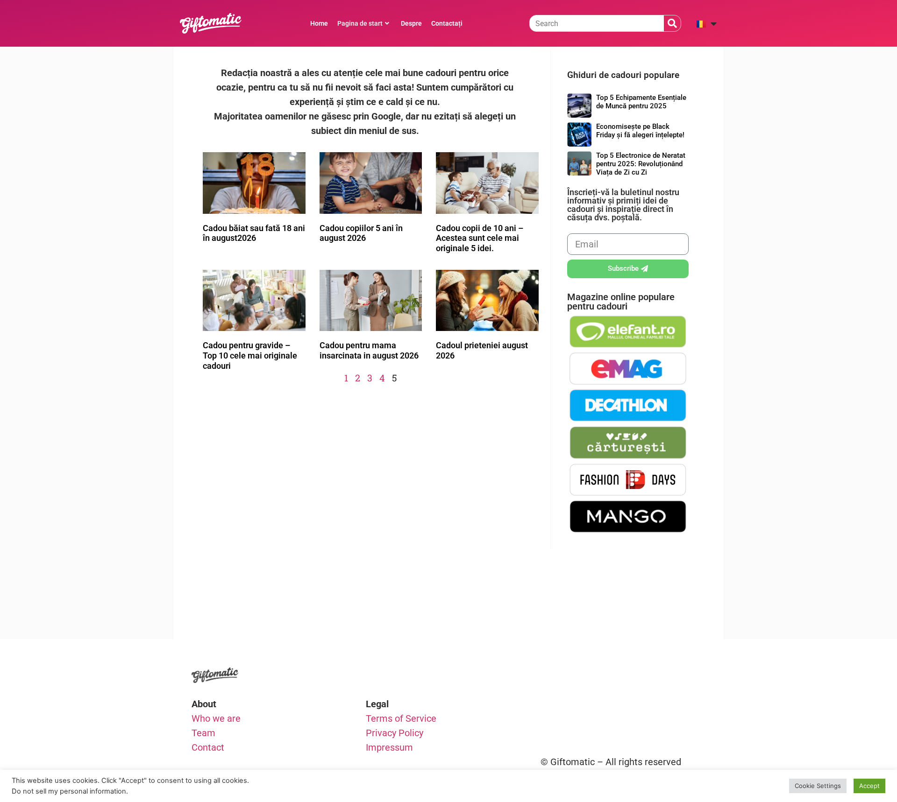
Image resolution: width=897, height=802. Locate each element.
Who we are (216, 718)
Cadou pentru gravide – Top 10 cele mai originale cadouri (250, 355)
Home (319, 23)
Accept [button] (869, 785)
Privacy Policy (394, 733)
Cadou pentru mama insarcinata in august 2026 (369, 350)
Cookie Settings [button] (818, 785)
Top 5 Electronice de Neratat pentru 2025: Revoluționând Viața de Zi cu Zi (640, 163)
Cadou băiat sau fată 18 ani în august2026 (254, 233)
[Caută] (672, 23)
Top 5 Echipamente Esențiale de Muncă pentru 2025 (641, 101)
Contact (208, 747)
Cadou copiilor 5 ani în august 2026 (361, 233)
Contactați (447, 23)
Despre (411, 23)
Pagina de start (360, 23)
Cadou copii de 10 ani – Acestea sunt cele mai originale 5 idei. (479, 238)
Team (203, 733)
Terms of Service (401, 718)
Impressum (389, 747)
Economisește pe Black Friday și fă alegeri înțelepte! (640, 130)
